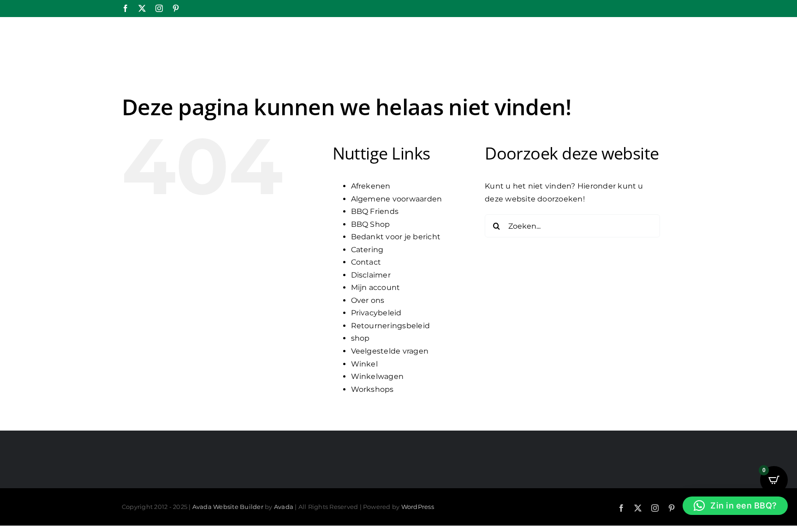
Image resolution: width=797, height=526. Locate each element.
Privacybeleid (376, 312)
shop (360, 338)
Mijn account (375, 287)
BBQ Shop (370, 224)
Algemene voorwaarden (396, 199)
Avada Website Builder (227, 506)
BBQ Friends (375, 211)
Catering (367, 249)
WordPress (417, 506)
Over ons (368, 300)
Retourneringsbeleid (390, 325)
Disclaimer (371, 275)
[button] (735, 505)
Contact (366, 262)
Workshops (372, 389)
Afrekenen (371, 186)
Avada (283, 506)
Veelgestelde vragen (390, 351)
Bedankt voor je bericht (396, 236)
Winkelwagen (377, 376)
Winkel (364, 364)
